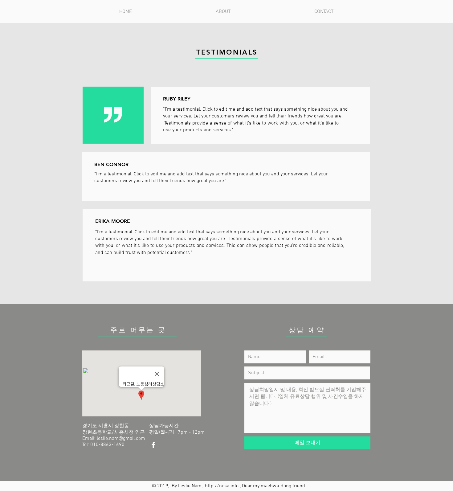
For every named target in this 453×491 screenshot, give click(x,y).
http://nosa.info (222, 486)
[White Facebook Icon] (153, 445)
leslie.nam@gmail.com (121, 439)
